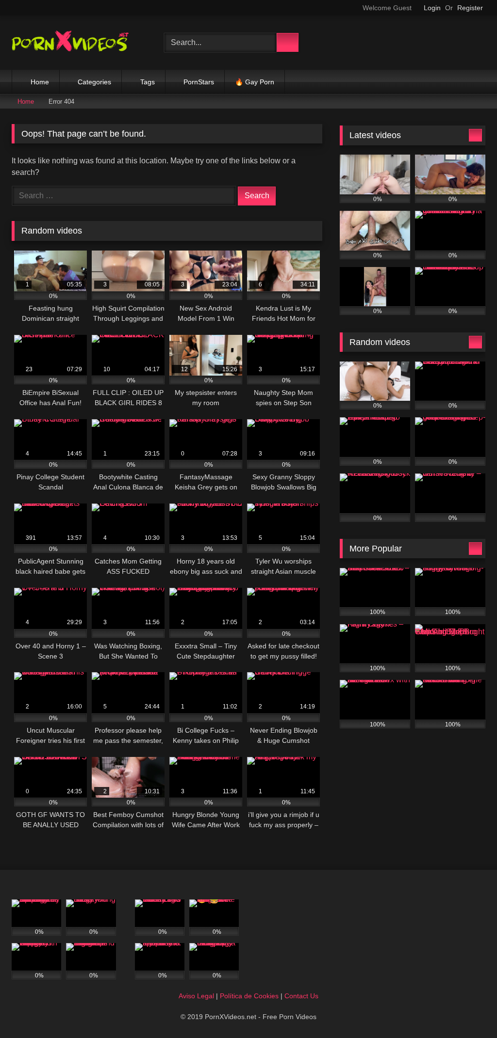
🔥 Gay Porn (254, 82)
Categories (94, 82)
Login (432, 8)
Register (470, 8)
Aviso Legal (196, 996)
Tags (147, 82)
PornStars (198, 82)
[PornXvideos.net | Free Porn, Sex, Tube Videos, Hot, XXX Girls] (77, 43)
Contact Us (301, 996)
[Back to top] (468, 1009)
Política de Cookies (249, 996)
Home (40, 82)
